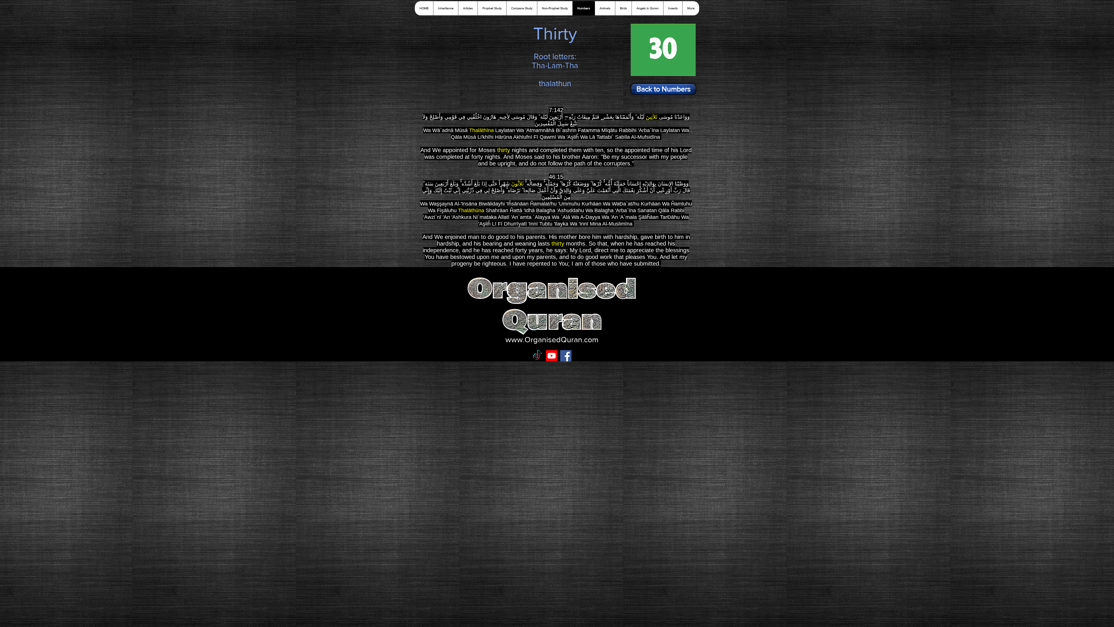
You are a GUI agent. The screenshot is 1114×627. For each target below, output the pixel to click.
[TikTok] (537, 355)
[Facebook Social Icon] (566, 355)
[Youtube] (551, 355)
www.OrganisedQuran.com (551, 339)
